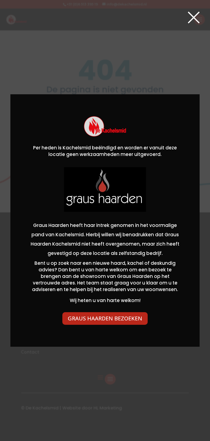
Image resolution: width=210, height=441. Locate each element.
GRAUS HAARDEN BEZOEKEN (105, 318)
